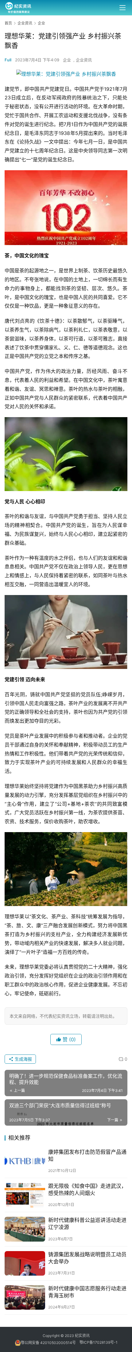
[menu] (122, 7)
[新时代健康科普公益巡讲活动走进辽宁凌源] (25, 1229)
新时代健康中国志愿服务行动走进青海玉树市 (87, 1292)
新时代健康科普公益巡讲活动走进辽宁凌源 (87, 1223)
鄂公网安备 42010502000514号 (50, 1342)
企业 (67, 59)
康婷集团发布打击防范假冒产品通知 (87, 1155)
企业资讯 (84, 59)
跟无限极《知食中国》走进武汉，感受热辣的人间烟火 (87, 1189)
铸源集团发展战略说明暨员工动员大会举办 (87, 1258)
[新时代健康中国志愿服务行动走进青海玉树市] (25, 1297)
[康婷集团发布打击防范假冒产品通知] (25, 1161)
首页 (8, 23)
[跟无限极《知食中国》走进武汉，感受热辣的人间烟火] (25, 1195)
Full (8, 59)
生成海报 (23, 1059)
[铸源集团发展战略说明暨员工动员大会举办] (25, 1263)
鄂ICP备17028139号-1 (99, 1342)
